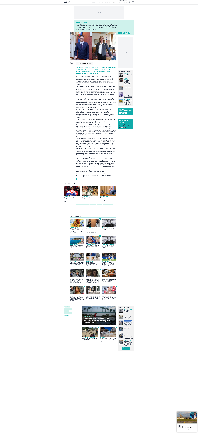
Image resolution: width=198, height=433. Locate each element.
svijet (66, 315)
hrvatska (67, 306)
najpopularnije (124, 307)
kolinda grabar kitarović (82, 204)
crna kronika (68, 313)
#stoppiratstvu (122, 2)
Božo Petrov (93, 204)
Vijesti (93, 2)
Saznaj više (186, 429)
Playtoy (124, 0)
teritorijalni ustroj (107, 204)
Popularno (100, 2)
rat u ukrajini (68, 308)
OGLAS (99, 12)
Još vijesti (125, 348)
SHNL (115, 2)
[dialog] (187, 422)
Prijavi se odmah (122, 127)
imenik (121, 0)
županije (99, 204)
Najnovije (107, 2)
